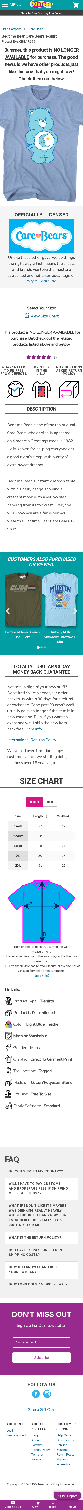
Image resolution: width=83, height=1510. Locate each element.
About (35, 1440)
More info (33, 729)
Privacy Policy (40, 1450)
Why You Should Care (41, 281)
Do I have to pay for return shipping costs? (35, 1252)
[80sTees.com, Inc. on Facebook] (36, 1394)
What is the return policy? (35, 1237)
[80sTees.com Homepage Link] (41, 7)
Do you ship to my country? (36, 1171)
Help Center (64, 1435)
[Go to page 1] (38, 647)
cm (50, 801)
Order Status (65, 1440)
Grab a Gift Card (42, 1409)
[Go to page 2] (41, 647)
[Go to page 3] (45, 647)
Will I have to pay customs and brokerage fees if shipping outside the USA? (38, 1188)
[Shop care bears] (41, 252)
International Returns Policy (31, 740)
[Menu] (5, 6)
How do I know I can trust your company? (34, 1269)
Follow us (41, 1384)
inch (34, 801)
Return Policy (65, 1454)
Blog (34, 1435)
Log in (10, 1430)
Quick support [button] (67, 1496)
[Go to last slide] (8, 611)
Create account (16, 1435)
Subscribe (41, 1357)
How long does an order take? (38, 1284)
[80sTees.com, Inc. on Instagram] (47, 1394)
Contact (36, 1445)
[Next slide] (75, 611)
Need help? (41, 975)
